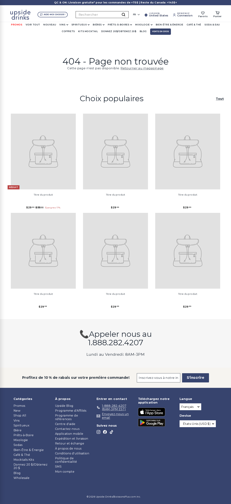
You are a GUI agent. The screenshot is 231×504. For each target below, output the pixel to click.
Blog (143, 31)
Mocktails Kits (24, 459)
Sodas (18, 445)
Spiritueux (79, 24)
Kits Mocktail (88, 31)
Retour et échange (69, 443)
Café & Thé (194, 24)
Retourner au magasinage (142, 68)
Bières (97, 24)
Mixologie (142, 24)
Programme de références (66, 417)
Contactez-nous (67, 429)
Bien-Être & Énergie (169, 24)
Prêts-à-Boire (24, 435)
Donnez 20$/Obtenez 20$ (118, 31)
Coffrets (68, 31)
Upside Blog (64, 405)
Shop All (20, 415)
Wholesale (22, 478)
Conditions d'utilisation (72, 453)
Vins (62, 24)
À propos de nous (68, 448)
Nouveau (49, 24)
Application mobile (69, 433)
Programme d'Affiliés (70, 410)
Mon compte (64, 471)
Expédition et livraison (71, 438)
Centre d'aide (65, 424)
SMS (58, 466)
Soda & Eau (212, 24)
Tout (220, 98)
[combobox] (102, 14)
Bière (17, 430)
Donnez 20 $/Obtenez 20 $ (30, 466)
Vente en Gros (160, 31)
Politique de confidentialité (66, 460)
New (17, 410)
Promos (16, 24)
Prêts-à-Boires (118, 24)
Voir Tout (33, 24)
